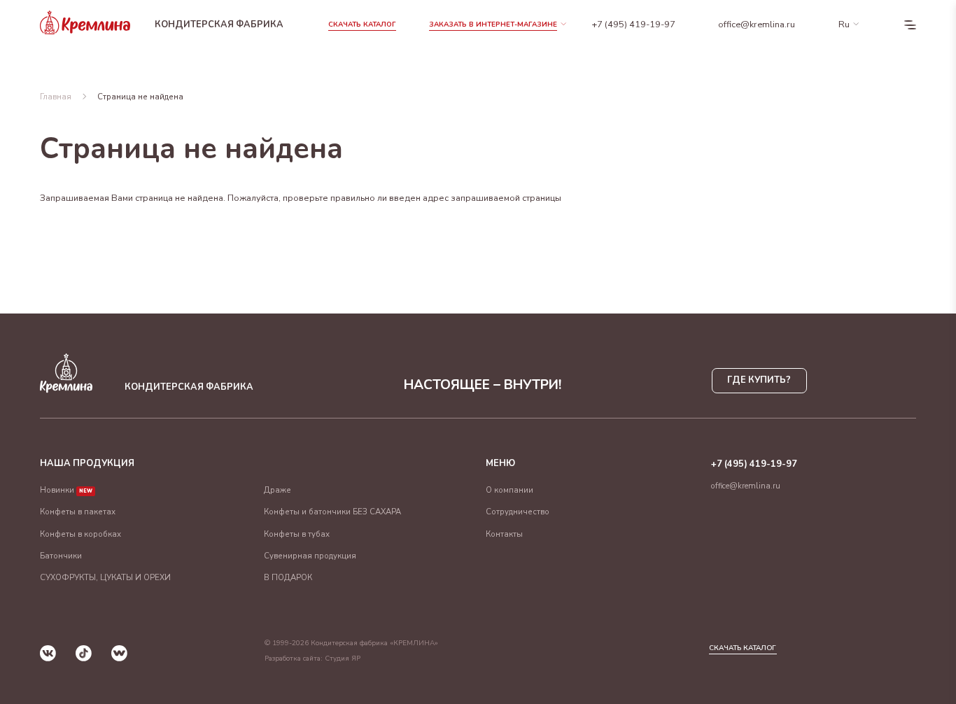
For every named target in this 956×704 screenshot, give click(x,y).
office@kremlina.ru (756, 25)
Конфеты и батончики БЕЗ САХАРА (332, 511)
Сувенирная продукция (310, 555)
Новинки (66, 489)
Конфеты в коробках (80, 534)
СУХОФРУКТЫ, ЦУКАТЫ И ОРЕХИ (105, 577)
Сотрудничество (517, 511)
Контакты (504, 534)
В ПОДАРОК (288, 577)
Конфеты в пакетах (77, 511)
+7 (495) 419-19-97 (633, 25)
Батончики (61, 555)
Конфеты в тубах (297, 534)
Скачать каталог (362, 24)
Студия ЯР (342, 658)
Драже (277, 489)
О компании (509, 489)
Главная (55, 96)
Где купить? (759, 380)
